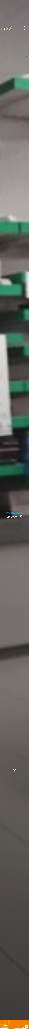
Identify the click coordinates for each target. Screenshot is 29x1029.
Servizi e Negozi (10, 512)
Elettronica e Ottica (14, 513)
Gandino (18, 512)
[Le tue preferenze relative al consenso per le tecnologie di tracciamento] (26, 1026)
